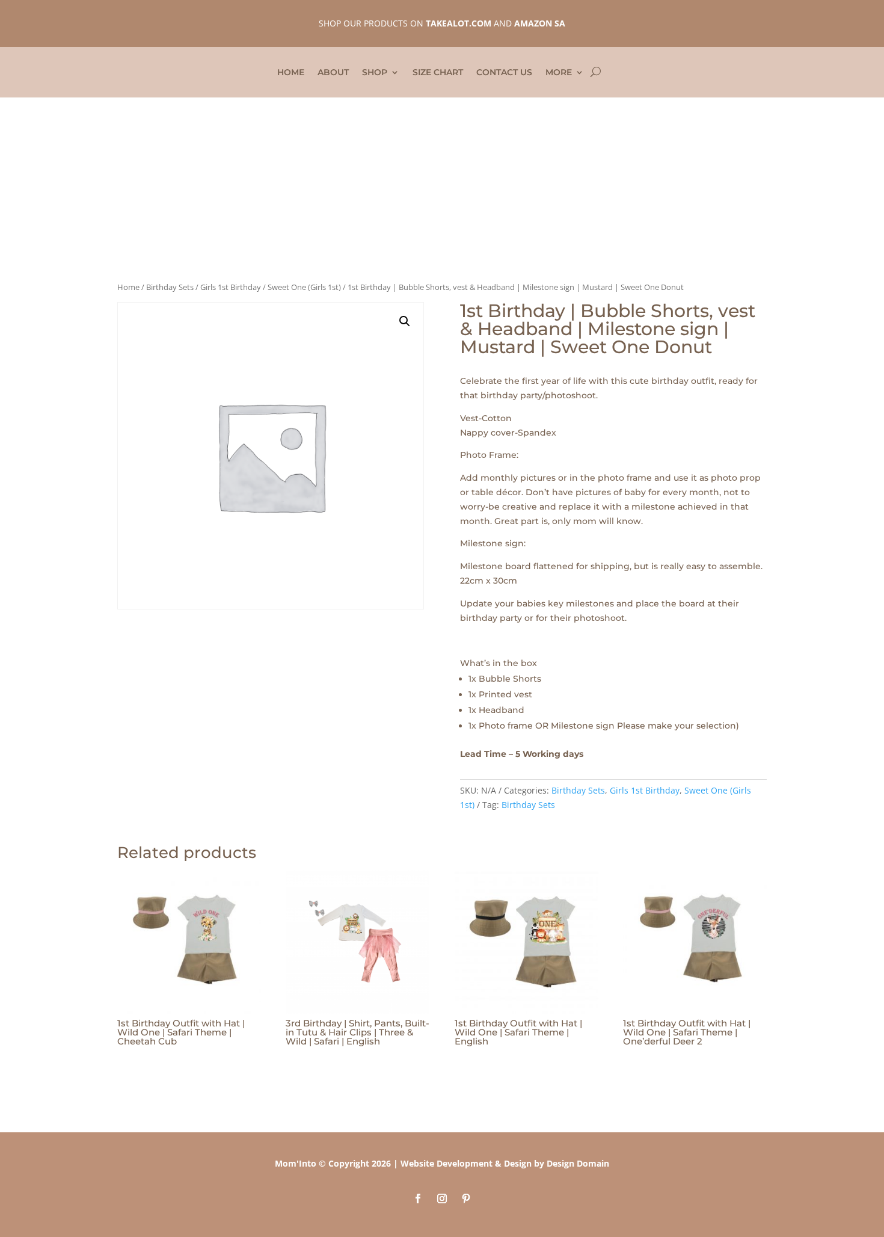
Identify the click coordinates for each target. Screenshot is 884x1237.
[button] (405, 321)
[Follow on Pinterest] (466, 1198)
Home (290, 73)
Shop (374, 73)
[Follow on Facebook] (418, 1198)
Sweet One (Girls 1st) (304, 287)
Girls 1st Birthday (230, 287)
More (558, 73)
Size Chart (438, 73)
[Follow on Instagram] (442, 1198)
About (333, 73)
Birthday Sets (170, 287)
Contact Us (504, 73)
